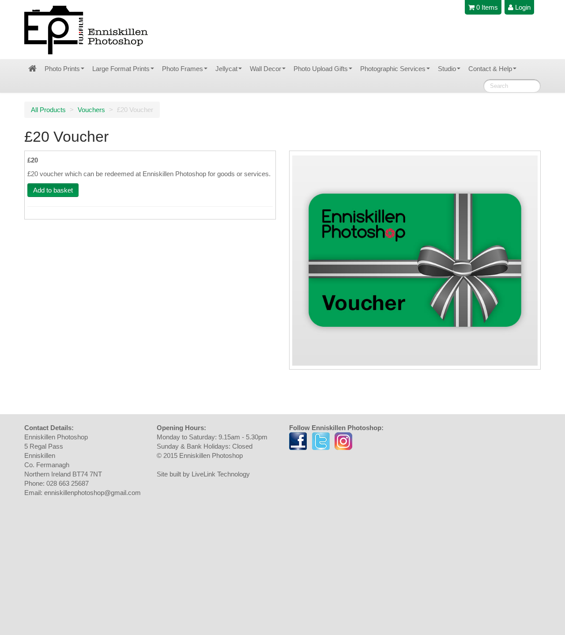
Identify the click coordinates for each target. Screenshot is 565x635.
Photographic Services (393, 68)
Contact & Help (490, 68)
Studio (447, 68)
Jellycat (226, 68)
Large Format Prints (121, 68)
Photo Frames (182, 68)
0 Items (486, 7)
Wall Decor (265, 68)
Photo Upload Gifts (321, 68)
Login (522, 7)
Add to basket (53, 190)
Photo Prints (62, 68)
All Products (48, 109)
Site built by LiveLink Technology (203, 474)
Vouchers (91, 109)
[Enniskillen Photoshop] (86, 30)
